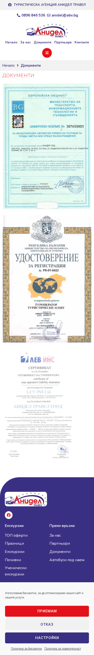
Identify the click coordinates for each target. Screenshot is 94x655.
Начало (8, 65)
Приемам (47, 611)
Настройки (47, 638)
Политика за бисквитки (26, 648)
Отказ (47, 624)
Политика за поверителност (62, 648)
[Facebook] (9, 515)
